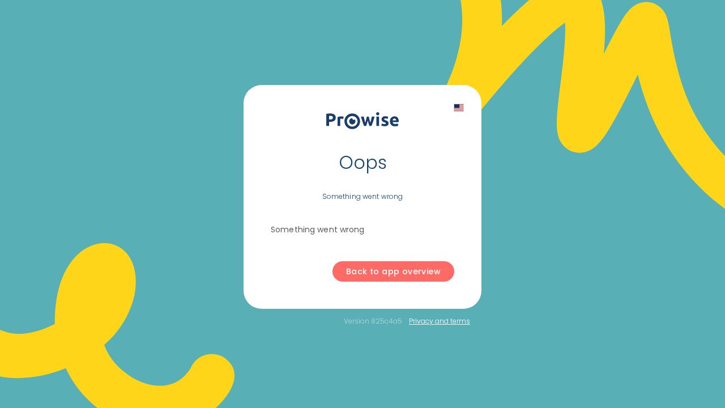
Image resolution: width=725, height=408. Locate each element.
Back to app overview (393, 271)
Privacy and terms (439, 321)
